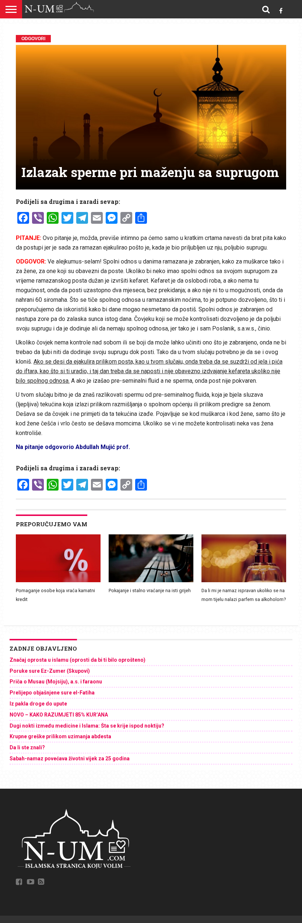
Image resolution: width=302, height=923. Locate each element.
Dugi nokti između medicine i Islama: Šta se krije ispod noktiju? (87, 726)
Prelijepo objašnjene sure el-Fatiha (52, 693)
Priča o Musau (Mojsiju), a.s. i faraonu (56, 682)
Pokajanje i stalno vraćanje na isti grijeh (150, 590)
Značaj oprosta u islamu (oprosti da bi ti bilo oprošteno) (77, 660)
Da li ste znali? (27, 747)
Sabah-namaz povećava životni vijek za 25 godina (70, 758)
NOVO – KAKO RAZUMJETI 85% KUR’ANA (59, 715)
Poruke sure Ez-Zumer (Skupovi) (50, 671)
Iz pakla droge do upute (38, 704)
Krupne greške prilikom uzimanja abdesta (60, 736)
